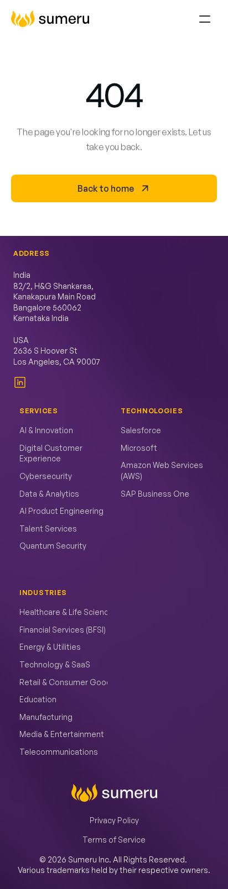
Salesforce (141, 430)
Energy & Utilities (50, 646)
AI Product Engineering (61, 510)
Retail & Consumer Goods (67, 682)
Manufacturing (45, 717)
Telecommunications (58, 751)
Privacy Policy (114, 820)
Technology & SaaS (54, 664)
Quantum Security (52, 545)
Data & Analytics (49, 493)
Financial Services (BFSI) (62, 629)
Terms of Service (114, 839)
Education (37, 699)
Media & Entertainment (61, 734)
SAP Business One (155, 493)
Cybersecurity (45, 476)
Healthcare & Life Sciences (68, 612)
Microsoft (139, 448)
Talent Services (48, 528)
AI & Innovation (46, 430)
